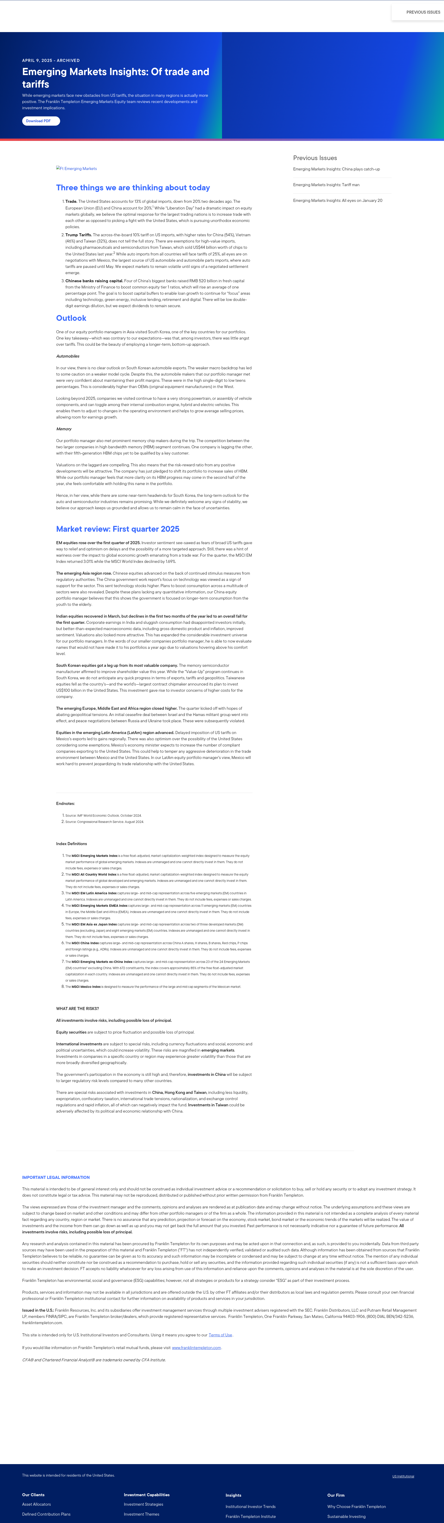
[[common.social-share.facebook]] (60, 1126)
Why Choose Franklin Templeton (356, 1506)
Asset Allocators (36, 1504)
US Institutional (403, 1476)
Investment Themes (141, 1514)
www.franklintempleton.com (196, 1347)
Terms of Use (220, 1335)
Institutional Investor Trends (251, 1506)
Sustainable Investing (346, 1516)
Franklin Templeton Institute (251, 1516)
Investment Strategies (143, 1504)
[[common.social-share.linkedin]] (67, 1126)
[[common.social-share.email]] (82, 1126)
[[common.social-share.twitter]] (74, 1126)
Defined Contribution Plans (46, 1514)
